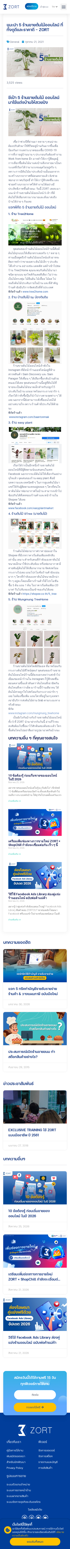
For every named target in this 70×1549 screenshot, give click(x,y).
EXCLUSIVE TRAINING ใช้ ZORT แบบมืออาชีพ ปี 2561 (32, 1132)
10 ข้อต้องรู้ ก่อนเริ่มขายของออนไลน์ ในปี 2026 (32, 777)
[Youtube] (45, 1517)
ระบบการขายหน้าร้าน (19, 1490)
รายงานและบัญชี (48, 1462)
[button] (63, 7)
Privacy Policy (15, 1468)
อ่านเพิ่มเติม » (14, 800)
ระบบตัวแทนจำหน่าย (18, 1484)
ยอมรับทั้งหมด (35, 1542)
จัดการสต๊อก (45, 1456)
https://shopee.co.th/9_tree (40, 593)
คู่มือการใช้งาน (15, 1450)
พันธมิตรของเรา (16, 1456)
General (14, 42)
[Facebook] (24, 1517)
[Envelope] (38, 1517)
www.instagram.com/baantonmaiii (28, 417)
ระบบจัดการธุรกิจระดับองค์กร (24, 1502)
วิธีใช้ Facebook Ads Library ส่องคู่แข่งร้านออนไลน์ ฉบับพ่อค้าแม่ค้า (34, 896)
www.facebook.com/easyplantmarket (31, 508)
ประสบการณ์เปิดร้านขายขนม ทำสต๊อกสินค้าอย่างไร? (31, 1054)
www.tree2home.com (35, 291)
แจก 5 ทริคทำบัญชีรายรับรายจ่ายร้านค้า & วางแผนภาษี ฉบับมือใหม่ (33, 991)
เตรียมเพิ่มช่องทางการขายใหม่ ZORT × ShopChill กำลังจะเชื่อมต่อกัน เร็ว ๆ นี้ (34, 843)
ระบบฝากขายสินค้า (17, 1496)
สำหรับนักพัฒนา (16, 1462)
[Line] (31, 1517)
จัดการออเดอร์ (46, 1450)
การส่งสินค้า (45, 1468)
